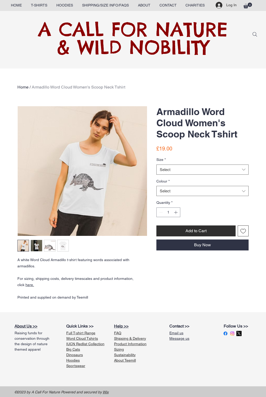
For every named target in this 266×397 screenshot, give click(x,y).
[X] (239, 333)
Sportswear (75, 366)
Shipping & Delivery (130, 338)
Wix (106, 392)
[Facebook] (225, 333)
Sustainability (125, 355)
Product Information (130, 344)
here (29, 285)
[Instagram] (232, 333)
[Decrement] (160, 212)
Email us (176, 333)
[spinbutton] (168, 212)
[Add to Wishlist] (243, 230)
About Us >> (26, 326)
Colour (163, 181)
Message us (179, 338)
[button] (39, 5)
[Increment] (176, 212)
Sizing (119, 349)
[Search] (254, 34)
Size (161, 159)
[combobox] (202, 170)
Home (23, 87)
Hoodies (73, 360)
